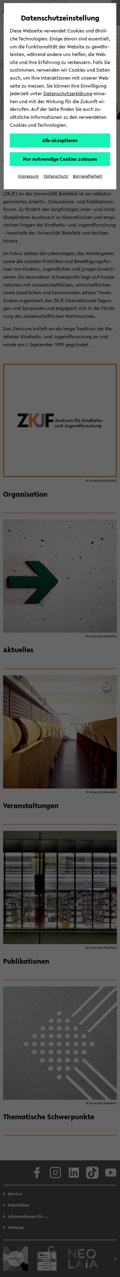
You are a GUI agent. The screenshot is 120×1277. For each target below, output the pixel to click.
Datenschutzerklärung (67, 93)
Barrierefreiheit (87, 176)
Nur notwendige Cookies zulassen (60, 159)
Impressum (28, 176)
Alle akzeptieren (60, 140)
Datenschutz (56, 176)
